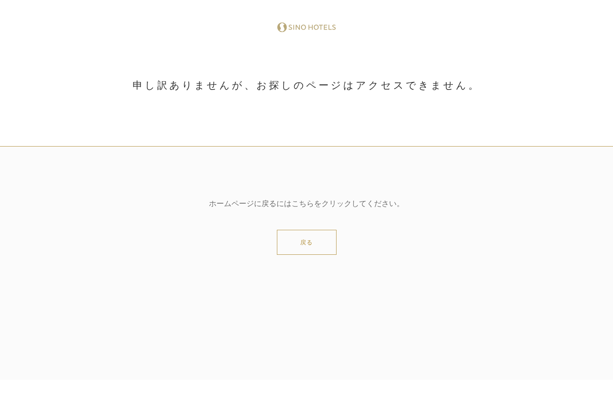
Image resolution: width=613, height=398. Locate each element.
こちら (302, 204)
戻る (306, 242)
